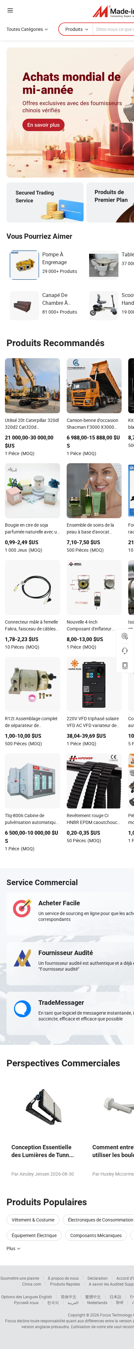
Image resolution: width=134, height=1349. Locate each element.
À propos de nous (63, 1278)
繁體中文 (93, 1296)
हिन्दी (119, 1302)
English (45, 1296)
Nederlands (97, 1302)
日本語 (115, 1296)
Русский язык (26, 1302)
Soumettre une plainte (19, 1278)
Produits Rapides (65, 1284)
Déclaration (97, 1278)
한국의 (53, 1302)
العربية (73, 1302)
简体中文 (68, 1296)
